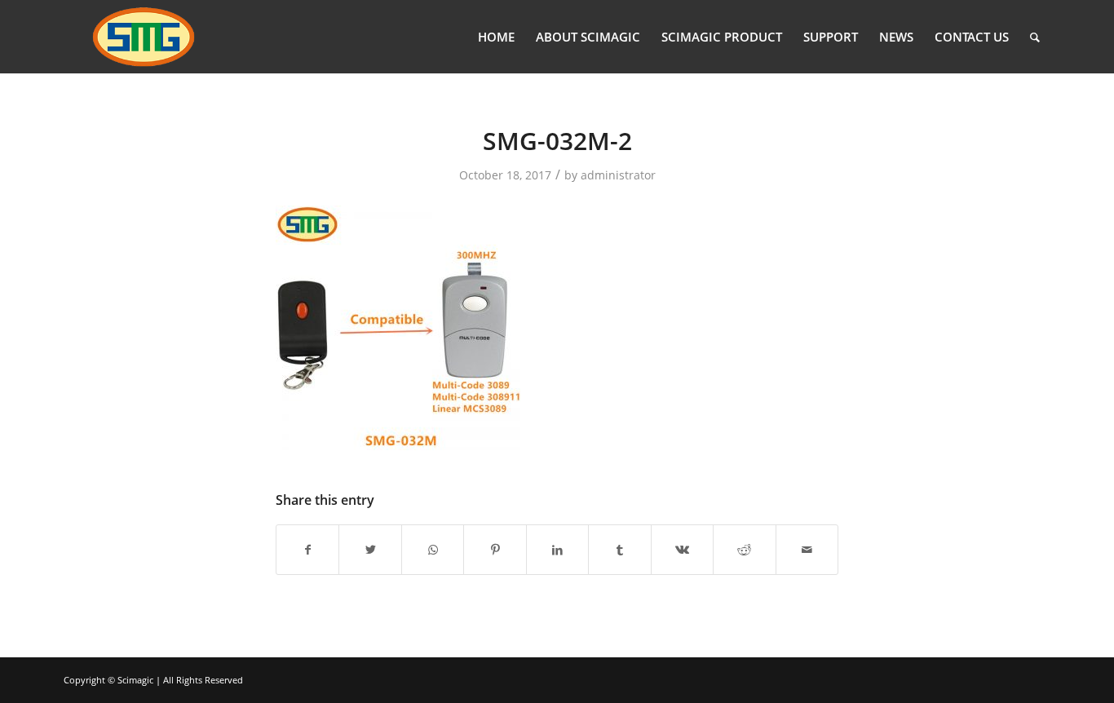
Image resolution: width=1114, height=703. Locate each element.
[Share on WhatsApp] (432, 549)
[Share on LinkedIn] (557, 549)
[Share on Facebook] (307, 549)
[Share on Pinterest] (494, 549)
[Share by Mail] (807, 549)
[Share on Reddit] (744, 549)
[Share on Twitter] (369, 549)
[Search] (1034, 36)
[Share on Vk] (682, 549)
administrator (618, 175)
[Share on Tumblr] (619, 549)
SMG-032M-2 (557, 140)
